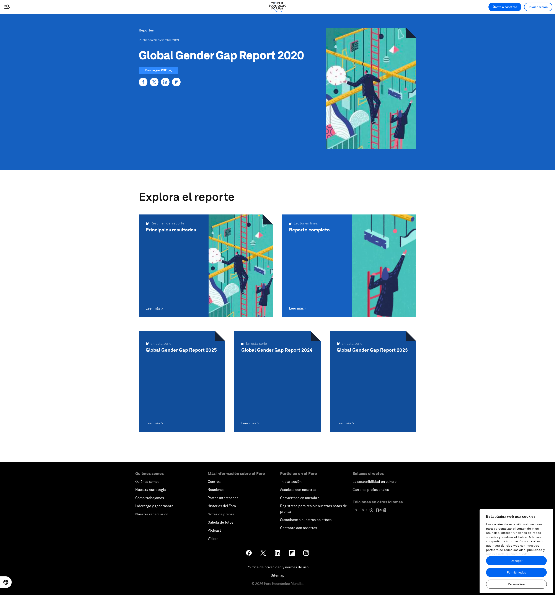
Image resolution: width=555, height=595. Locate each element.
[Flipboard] (176, 82)
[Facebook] (143, 82)
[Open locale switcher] (5, 582)
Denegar (516, 560)
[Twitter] (154, 82)
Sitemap (277, 575)
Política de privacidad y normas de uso (277, 567)
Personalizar (516, 584)
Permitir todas (516, 572)
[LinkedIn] (165, 82)
